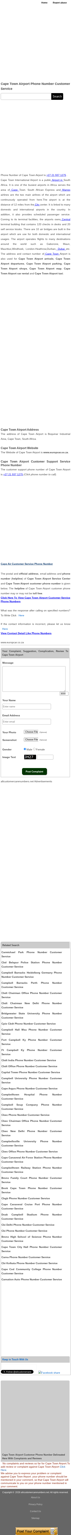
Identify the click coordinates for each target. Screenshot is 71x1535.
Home (44, 3)
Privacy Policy (35, 1504)
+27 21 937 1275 (56, 175)
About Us (35, 1497)
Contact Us (35, 1511)
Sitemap (35, 1518)
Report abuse (60, 3)
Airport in (57, 180)
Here (21, 615)
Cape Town (52, 253)
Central (65, 219)
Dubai (61, 248)
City (37, 204)
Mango (65, 189)
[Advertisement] (35, 42)
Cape (14, 189)
